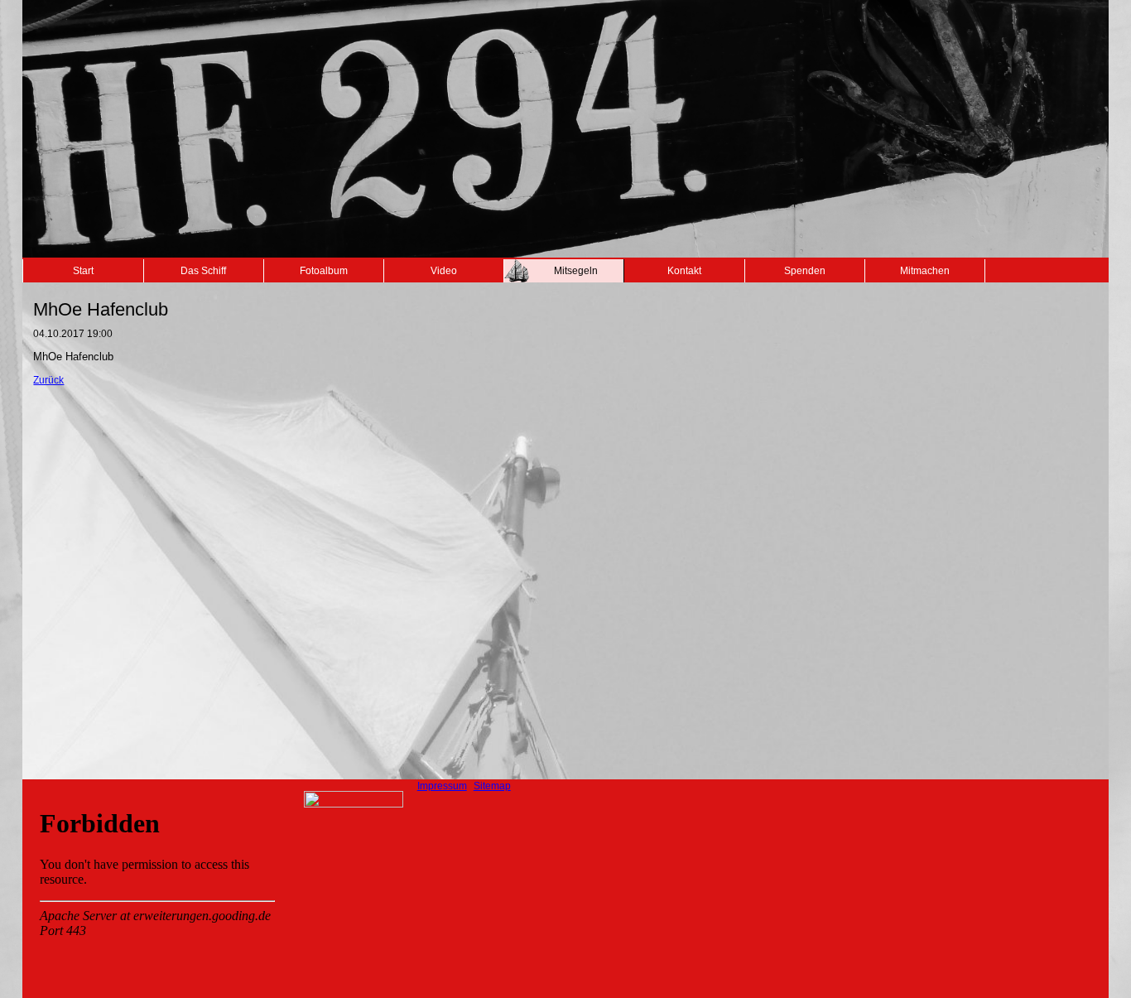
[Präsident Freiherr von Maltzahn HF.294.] (353, 804)
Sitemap (492, 786)
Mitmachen (925, 271)
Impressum (442, 786)
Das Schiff (203, 271)
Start (83, 271)
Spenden (804, 271)
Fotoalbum (324, 271)
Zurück (48, 380)
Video (444, 271)
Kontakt (684, 271)
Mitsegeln (576, 271)
